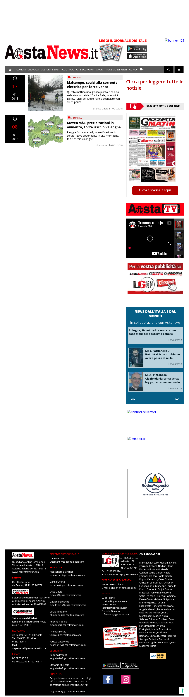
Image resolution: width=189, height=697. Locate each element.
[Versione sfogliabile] (111, 50)
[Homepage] (10, 69)
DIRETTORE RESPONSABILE (64, 554)
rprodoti (103, 145)
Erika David (102, 108)
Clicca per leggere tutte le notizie (154, 84)
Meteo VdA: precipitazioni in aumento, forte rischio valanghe (94, 125)
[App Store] (137, 56)
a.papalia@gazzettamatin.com (67, 625)
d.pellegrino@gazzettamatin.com (68, 605)
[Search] (168, 69)
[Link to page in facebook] (108, 679)
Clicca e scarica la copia (155, 190)
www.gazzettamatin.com (25, 571)
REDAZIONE (18, 630)
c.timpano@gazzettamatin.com (67, 615)
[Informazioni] (142, 69)
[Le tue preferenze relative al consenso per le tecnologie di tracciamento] (182, 690)
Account (106, 593)
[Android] (137, 48)
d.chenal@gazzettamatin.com (66, 585)
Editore (16, 577)
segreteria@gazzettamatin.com (29, 648)
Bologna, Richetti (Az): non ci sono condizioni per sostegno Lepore (152, 332)
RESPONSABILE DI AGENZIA (117, 580)
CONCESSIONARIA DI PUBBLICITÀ (120, 553)
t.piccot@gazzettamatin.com (65, 635)
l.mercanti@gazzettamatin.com (67, 561)
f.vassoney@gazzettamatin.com (68, 645)
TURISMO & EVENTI (116, 69)
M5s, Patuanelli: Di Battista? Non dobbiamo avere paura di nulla (162, 354)
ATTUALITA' (76, 77)
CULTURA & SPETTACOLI (54, 69)
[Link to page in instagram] (126, 682)
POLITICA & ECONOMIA (81, 69)
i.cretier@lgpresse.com (114, 607)
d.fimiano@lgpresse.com (116, 614)
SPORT (100, 69)
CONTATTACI (56, 674)
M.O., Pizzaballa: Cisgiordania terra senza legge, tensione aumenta (162, 378)
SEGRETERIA (56, 650)
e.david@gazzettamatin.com (65, 595)
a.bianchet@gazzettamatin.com (67, 575)
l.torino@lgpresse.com (114, 601)
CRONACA (33, 69)
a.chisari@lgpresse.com (122, 587)
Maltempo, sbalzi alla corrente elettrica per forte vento (92, 84)
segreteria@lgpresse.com (123, 574)
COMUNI (21, 69)
